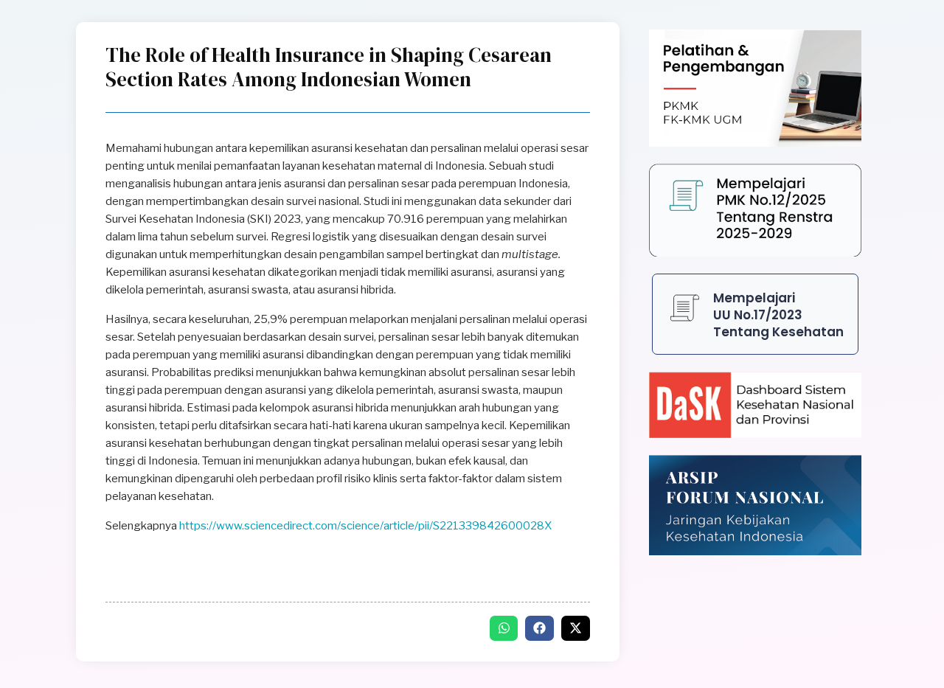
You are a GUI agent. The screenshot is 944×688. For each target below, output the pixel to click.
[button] (504, 628)
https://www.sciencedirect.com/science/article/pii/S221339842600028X (365, 525)
